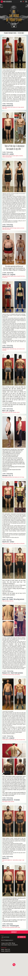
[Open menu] (26, 1)
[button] (14, 965)
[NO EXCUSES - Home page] (6, 1)
